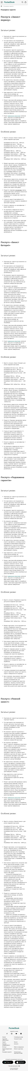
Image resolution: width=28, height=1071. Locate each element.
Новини (4, 1037)
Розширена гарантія (7, 1052)
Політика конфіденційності (6, 1044)
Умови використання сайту (7, 1049)
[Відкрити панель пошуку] (22, 2)
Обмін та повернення (19, 1047)
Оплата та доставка (18, 1049)
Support (4, 1042)
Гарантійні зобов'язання (5, 1039)
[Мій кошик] (25, 2)
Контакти (16, 1044)
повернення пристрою (14, 116)
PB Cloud (4, 1047)
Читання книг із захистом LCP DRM (18, 1052)
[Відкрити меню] (2, 2)
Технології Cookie (18, 1039)
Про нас (16, 1042)
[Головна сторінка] (9, 2)
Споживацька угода (18, 1037)
